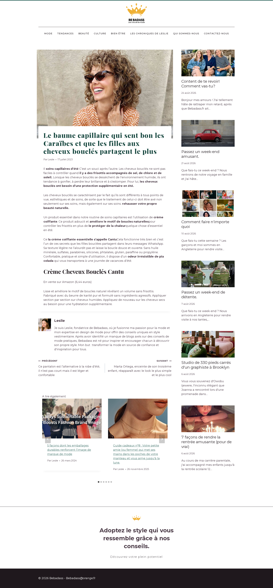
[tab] (98, 482)
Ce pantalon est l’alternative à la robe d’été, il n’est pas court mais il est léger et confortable (69, 368)
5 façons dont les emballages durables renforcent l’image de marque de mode (69, 450)
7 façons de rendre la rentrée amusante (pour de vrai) (206, 442)
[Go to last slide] (48, 439)
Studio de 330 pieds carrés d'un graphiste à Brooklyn (206, 365)
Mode (48, 33)
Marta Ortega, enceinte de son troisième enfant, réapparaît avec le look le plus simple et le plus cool (139, 368)
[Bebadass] (136, 13)
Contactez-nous (216, 33)
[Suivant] (162, 439)
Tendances (65, 33)
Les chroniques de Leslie (149, 33)
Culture (100, 33)
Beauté (83, 33)
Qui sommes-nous (186, 33)
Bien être (118, 33)
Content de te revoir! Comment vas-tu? (200, 83)
